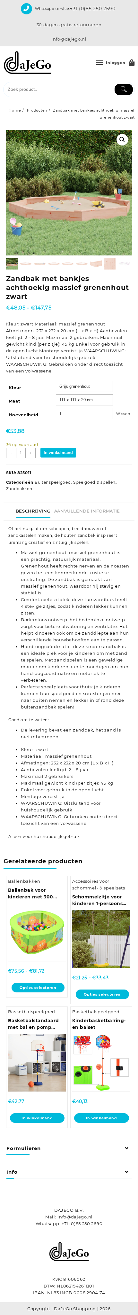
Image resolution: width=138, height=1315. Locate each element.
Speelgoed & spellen (94, 482)
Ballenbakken (24, 881)
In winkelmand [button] (37, 1118)
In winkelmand (58, 452)
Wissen (123, 414)
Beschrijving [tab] (33, 510)
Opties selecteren (38, 987)
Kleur (15, 387)
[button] (122, 139)
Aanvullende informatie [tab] (87, 510)
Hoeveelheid (24, 414)
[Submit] (124, 89)
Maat (15, 400)
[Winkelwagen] (132, 62)
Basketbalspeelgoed (32, 1011)
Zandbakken (19, 488)
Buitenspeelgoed (53, 482)
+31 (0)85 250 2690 (93, 9)
